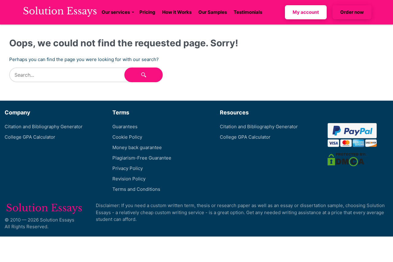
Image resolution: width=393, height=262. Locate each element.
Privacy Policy (127, 168)
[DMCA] (347, 159)
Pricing (147, 12)
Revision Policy (129, 179)
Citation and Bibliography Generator (44, 126)
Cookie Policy (127, 137)
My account (306, 12)
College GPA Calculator (30, 137)
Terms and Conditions (136, 189)
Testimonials (248, 12)
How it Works (177, 12)
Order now (352, 12)
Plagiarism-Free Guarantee (141, 158)
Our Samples (212, 12)
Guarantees (125, 126)
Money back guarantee (137, 147)
